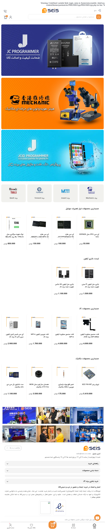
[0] (52, 528)
